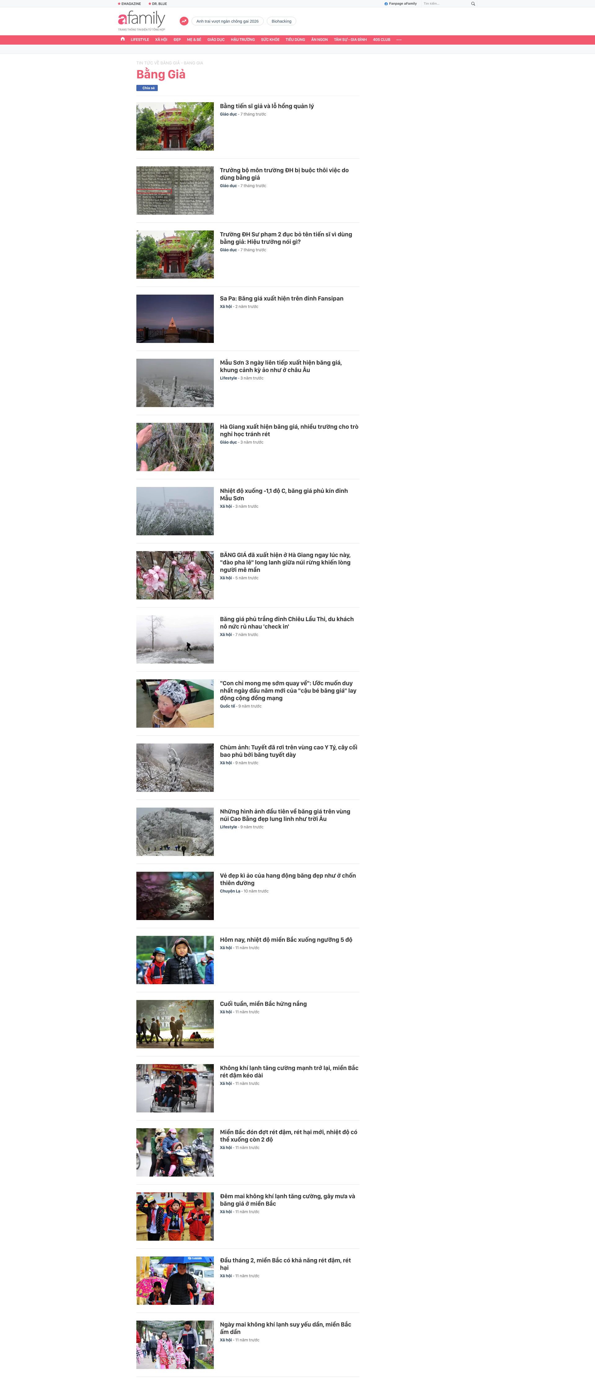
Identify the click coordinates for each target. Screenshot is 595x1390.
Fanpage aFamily (403, 4)
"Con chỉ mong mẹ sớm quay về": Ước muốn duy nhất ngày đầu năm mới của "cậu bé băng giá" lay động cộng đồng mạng (288, 690)
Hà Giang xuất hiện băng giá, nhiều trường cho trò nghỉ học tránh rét (289, 430)
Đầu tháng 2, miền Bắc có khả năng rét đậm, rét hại (285, 1263)
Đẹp (177, 39)
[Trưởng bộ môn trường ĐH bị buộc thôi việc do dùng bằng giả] (175, 190)
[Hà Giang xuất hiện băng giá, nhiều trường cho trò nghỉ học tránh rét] (175, 447)
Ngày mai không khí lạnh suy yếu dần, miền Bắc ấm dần (285, 1328)
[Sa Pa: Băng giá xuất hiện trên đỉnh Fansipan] (175, 319)
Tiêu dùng (295, 39)
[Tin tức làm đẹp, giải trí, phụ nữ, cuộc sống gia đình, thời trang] (141, 21)
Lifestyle (140, 39)
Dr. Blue (159, 4)
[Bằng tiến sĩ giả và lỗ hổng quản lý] (175, 126)
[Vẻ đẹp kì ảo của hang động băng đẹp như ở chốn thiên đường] (175, 896)
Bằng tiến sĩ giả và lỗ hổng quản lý (267, 106)
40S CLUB (381, 39)
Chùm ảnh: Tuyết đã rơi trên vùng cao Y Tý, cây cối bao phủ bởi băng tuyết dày (289, 750)
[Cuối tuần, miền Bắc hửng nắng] (175, 1024)
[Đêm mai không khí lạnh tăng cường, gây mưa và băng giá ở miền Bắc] (175, 1216)
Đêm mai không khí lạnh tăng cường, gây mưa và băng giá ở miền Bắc (287, 1199)
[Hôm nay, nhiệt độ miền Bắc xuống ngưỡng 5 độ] (175, 960)
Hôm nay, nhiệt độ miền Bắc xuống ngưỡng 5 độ (286, 939)
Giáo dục (216, 39)
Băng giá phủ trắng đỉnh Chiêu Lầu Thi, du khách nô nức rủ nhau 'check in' (287, 622)
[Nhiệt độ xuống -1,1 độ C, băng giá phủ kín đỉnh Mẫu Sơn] (175, 511)
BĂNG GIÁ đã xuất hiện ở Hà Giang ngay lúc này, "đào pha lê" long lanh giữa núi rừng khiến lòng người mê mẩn (285, 562)
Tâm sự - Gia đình (350, 39)
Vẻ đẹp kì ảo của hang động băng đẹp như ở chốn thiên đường (288, 879)
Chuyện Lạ (230, 891)
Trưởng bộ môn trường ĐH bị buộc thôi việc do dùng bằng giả (284, 173)
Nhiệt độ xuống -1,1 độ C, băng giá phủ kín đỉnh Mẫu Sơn (284, 494)
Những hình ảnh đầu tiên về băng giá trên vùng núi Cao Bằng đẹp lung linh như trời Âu (285, 815)
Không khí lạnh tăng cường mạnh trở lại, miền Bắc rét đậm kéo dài (289, 1071)
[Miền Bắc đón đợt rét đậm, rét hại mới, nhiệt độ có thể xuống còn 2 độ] (175, 1152)
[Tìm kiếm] (473, 4)
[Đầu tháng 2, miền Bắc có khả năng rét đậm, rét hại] (175, 1280)
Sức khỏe (270, 39)
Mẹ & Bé (194, 39)
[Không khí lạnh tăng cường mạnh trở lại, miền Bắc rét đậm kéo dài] (175, 1088)
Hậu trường (243, 39)
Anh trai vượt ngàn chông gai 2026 (227, 21)
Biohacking (282, 21)
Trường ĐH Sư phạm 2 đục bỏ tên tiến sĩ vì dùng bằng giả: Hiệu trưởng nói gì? (286, 237)
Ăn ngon (319, 39)
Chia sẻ (149, 88)
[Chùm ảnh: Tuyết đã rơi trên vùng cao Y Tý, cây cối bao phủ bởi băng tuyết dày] (175, 767)
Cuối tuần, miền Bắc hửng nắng (263, 1003)
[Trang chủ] (123, 39)
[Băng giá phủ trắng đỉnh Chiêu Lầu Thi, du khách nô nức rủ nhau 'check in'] (175, 639)
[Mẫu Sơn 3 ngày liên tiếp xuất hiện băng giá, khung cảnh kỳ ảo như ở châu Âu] (175, 383)
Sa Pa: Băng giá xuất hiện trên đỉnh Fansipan (281, 298)
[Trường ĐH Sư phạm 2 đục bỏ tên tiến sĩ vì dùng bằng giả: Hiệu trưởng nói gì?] (175, 254)
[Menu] (399, 40)
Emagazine (131, 4)
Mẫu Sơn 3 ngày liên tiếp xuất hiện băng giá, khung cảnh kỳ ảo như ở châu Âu (281, 366)
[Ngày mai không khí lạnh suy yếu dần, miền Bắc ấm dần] (175, 1345)
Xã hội (161, 39)
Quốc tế (228, 706)
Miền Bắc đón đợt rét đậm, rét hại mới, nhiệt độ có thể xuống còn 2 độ (288, 1135)
